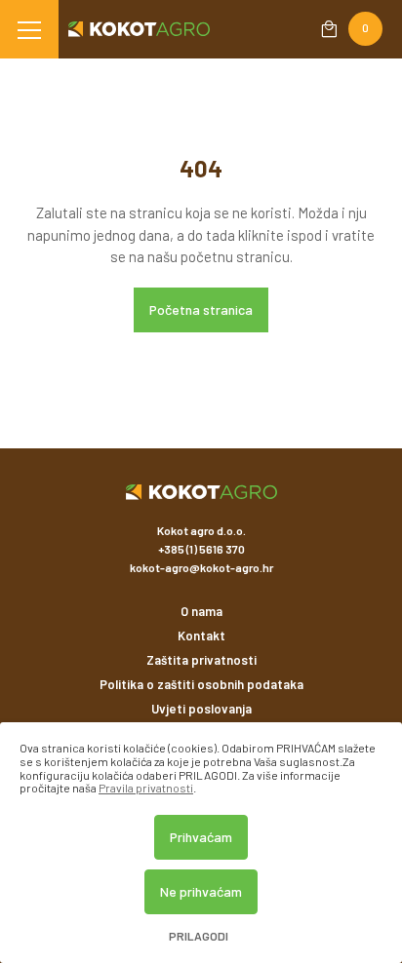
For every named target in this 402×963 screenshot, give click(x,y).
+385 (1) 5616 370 (201, 549)
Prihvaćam (201, 836)
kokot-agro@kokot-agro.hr (201, 567)
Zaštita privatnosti (201, 660)
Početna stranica (201, 309)
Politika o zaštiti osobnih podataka (201, 684)
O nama (201, 611)
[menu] (29, 29)
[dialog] (201, 842)
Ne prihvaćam (201, 891)
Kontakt (201, 635)
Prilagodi (198, 936)
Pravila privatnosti (146, 787)
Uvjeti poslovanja (201, 708)
